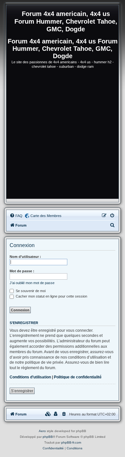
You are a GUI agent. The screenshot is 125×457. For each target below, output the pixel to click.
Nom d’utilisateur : (25, 257)
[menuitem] (16, 216)
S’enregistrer (22, 391)
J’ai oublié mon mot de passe (32, 283)
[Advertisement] (62, 136)
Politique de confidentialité (78, 377)
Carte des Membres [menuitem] (46, 216)
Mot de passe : (22, 271)
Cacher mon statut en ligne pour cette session (51, 296)
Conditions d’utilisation (30, 377)
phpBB (48, 436)
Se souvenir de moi (30, 291)
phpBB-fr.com (71, 442)
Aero (42, 431)
